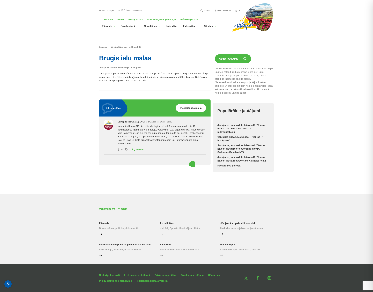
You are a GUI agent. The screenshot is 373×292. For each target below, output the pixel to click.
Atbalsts (208, 26)
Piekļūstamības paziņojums (115, 280)
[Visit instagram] (269, 278)
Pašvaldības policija (228, 165)
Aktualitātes (150, 26)
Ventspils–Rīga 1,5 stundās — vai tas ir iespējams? (240, 139)
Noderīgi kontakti (135, 19)
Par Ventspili (227, 244)
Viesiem (120, 19)
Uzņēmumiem (107, 209)
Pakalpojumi (128, 26)
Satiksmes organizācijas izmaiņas (161, 19)
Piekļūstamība (224, 10)
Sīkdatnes (214, 275)
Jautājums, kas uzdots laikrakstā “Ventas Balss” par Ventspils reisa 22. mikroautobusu (241, 129)
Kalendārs (171, 26)
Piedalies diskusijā (191, 108)
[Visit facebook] (257, 278)
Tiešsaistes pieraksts (189, 19)
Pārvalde (107, 26)
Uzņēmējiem (107, 19)
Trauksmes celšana (192, 275)
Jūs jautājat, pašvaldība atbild (237, 223)
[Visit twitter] (246, 278)
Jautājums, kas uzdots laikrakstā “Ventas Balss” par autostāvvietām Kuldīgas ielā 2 (241, 159)
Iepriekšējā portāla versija (152, 280)
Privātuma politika (165, 275)
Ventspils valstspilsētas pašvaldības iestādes (125, 244)
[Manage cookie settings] (8, 284)
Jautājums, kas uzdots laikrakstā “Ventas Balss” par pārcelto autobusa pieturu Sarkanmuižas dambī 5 (241, 149)
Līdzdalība (189, 26)
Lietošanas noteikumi (137, 275)
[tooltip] (130, 10)
